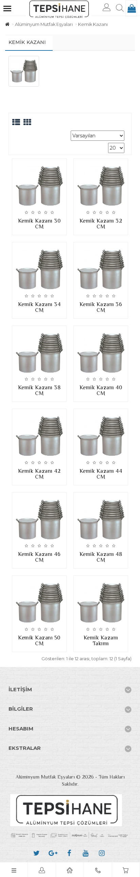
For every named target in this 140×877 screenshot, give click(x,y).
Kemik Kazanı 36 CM (101, 307)
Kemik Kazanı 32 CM (101, 224)
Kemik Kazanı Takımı (101, 641)
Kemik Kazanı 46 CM (39, 557)
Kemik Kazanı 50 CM (39, 641)
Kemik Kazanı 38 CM (39, 390)
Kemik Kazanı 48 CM (101, 557)
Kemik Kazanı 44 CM (101, 474)
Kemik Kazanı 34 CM (39, 307)
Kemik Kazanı (93, 24)
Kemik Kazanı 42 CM (39, 474)
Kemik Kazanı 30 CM (39, 224)
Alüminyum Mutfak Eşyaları (44, 24)
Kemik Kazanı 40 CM (101, 390)
